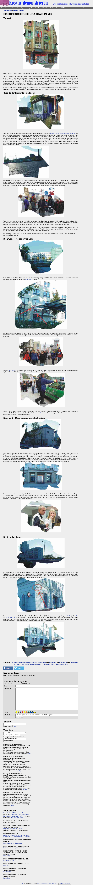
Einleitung (6, 856)
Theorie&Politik (42, 8)
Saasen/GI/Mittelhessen (63, 8)
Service (83, 8)
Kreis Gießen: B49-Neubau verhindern (15, 813)
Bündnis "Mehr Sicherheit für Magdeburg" (63, 133)
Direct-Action (5, 8)
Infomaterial (63, 662)
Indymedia (28, 279)
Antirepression (14, 8)
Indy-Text (68, 616)
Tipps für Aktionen (18, 10)
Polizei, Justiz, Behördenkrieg (12, 843)
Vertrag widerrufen (65, 883)
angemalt (38, 413)
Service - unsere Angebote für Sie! (13, 848)
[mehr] (29, 753)
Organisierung (25, 8)
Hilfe (14, 726)
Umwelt (33, 8)
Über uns (6, 865)
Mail (77, 616)
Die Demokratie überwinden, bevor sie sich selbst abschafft (16, 815)
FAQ (50, 883)
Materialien (75, 8)
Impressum (45, 883)
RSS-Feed (54, 883)
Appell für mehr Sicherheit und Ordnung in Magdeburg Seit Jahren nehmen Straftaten (16, 836)
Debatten (51, 8)
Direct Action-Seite (62, 664)
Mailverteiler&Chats (17, 817)
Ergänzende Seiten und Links (12, 829)
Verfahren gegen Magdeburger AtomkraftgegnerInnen (28, 662)
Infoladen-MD (48, 664)
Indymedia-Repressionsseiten (31, 664)
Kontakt (39, 883)
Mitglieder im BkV (8, 860)
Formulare (6, 878)
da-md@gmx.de (10, 617)
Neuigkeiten (7, 872)
